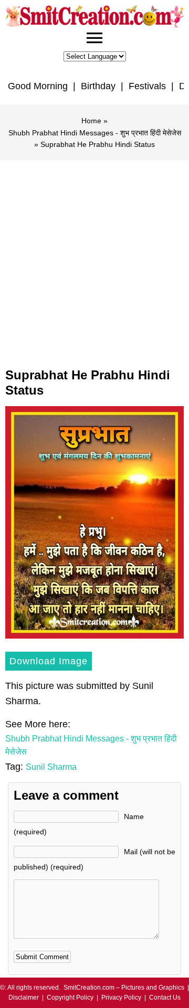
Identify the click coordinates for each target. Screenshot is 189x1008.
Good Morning (38, 86)
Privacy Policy (121, 997)
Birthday (98, 86)
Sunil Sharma (51, 766)
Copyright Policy (70, 997)
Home (91, 120)
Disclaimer (23, 997)
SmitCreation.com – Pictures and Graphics (124, 987)
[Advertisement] (94, 260)
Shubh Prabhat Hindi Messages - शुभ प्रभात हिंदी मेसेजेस (94, 133)
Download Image (48, 661)
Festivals (147, 86)
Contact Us (165, 997)
